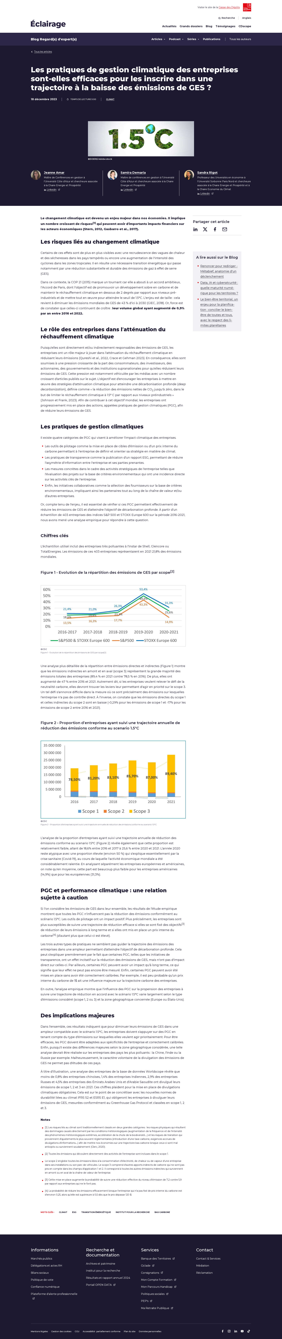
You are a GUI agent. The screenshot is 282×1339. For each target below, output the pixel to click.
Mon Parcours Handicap (156, 1286)
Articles (156, 39)
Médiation (202, 1265)
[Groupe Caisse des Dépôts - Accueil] (48, 23)
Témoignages (225, 26)
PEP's (144, 1301)
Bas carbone (162, 1212)
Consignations (150, 1272)
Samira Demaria (133, 172)
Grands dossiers (191, 26)
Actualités (169, 26)
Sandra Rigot (207, 172)
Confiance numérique (45, 1286)
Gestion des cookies (61, 1331)
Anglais (246, 17)
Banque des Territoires (156, 1258)
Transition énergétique (96, 1212)
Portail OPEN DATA (99, 1284)
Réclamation (204, 1272)
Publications (211, 39)
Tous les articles (43, 51)
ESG (74, 1212)
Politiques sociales (152, 1294)
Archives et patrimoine (100, 1263)
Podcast (174, 39)
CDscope (245, 26)
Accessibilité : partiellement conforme (101, 1331)
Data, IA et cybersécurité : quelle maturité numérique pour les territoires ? (219, 288)
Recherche (228, 17)
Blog (209, 26)
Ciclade (145, 1265)
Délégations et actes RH (46, 1265)
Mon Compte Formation (156, 1279)
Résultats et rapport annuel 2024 (108, 1277)
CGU (77, 1331)
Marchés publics (41, 1258)
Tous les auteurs (240, 39)
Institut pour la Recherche (133, 1212)
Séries (191, 39)
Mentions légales (39, 1331)
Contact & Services (208, 1258)
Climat (110, 99)
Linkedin (51, 189)
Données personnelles (150, 1331)
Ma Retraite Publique (155, 1308)
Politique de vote (42, 1279)
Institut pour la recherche (103, 1270)
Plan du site (129, 1331)
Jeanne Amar (54, 172)
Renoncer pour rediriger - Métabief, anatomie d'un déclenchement (219, 271)
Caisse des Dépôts (229, 7)
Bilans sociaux (40, 1272)
